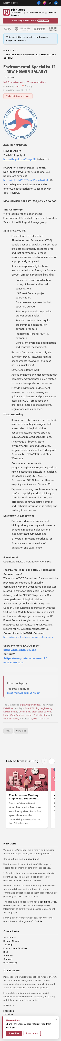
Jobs (15, 50)
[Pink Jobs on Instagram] (44, 3)
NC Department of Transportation (24, 82)
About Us (8, 955)
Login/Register (10, 3)
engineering (46, 708)
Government (24, 711)
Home (6, 50)
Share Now (13, 1033)
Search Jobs (10, 937)
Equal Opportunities (30, 704)
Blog (5, 951)
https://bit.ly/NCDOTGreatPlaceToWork (25, 180)
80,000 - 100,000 (39, 718)
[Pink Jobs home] (6, 12)
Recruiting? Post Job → (30, 20)
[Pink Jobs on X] (50, 3)
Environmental (10, 711)
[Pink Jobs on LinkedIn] (56, 3)
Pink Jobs (18, 10)
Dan (17, 86)
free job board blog (29, 859)
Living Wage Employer (14, 715)
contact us (24, 905)
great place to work (41, 711)
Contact (7, 959)
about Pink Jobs (47, 901)
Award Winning (32, 708)
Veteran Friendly (11, 718)
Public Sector (40, 715)
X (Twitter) (8, 1014)
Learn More (32, 1033)
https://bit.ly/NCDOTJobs (19, 649)
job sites (51, 873)
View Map (21, 731)
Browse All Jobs (11, 941)
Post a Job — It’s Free (15, 948)
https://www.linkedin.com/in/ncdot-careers (28, 637)
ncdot (29, 715)
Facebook (8, 1010)
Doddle (38, 921)
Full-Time (8, 708)
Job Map (8, 944)
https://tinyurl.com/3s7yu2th (19, 159)
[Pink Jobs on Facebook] (38, 3)
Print (8, 731)
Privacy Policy (10, 962)
